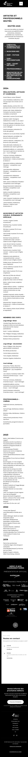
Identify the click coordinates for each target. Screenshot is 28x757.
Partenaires (15, 727)
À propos (15, 719)
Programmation (15, 721)
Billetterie (15, 725)
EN (15, 731)
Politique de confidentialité (15, 746)
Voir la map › (10, 658)
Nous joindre (15, 729)
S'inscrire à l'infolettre (15, 702)
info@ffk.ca (9, 649)
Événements (15, 723)
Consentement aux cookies (15, 751)
